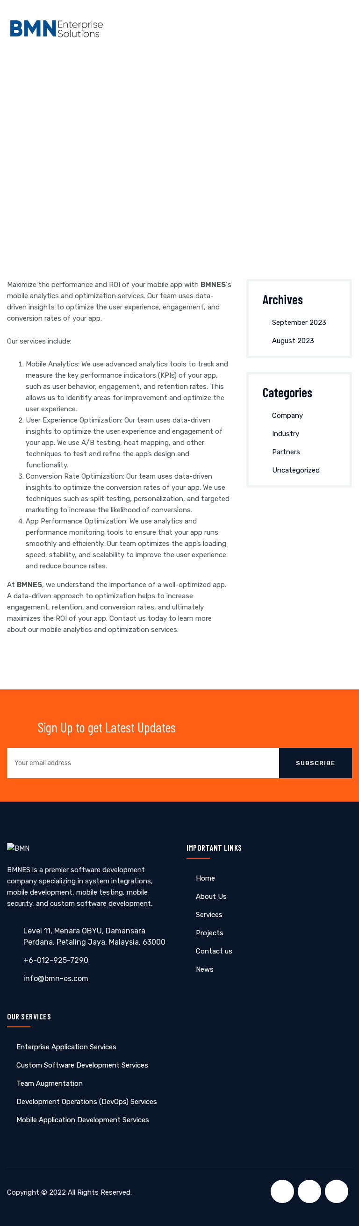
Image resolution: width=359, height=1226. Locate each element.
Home (205, 878)
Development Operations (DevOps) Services (86, 1101)
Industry (285, 434)
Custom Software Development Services (82, 1065)
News (205, 969)
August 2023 (293, 341)
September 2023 (299, 322)
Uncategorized (296, 470)
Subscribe (315, 763)
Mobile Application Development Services (82, 1120)
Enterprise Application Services (66, 1047)
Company (287, 415)
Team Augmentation (49, 1083)
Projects (209, 933)
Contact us (214, 951)
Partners (286, 452)
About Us (211, 896)
